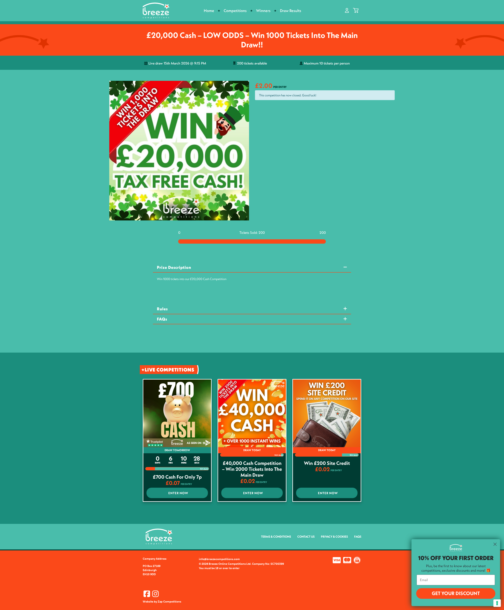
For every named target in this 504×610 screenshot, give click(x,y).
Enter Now (178, 493)
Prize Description (174, 267)
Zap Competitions (169, 601)
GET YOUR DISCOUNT (456, 593)
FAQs (162, 319)
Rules (162, 308)
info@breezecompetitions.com (219, 559)
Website (148, 601)
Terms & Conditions (276, 536)
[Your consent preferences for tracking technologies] (497, 603)
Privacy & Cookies (334, 536)
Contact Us (306, 536)
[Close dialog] (495, 544)
